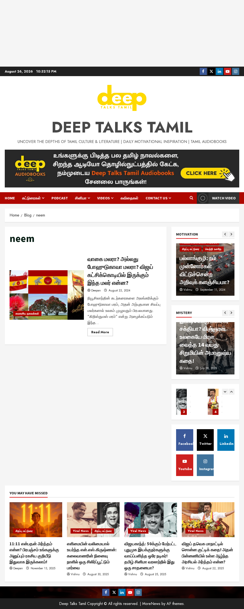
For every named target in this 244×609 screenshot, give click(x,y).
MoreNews (151, 603)
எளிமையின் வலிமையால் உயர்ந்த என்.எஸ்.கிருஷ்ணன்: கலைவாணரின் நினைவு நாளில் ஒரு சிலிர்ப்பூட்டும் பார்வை (92, 555)
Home (10, 198)
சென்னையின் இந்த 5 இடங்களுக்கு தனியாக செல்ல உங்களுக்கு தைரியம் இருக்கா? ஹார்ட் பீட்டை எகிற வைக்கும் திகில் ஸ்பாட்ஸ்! (205, 336)
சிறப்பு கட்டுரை (24, 531)
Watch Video (224, 198)
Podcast (59, 198)
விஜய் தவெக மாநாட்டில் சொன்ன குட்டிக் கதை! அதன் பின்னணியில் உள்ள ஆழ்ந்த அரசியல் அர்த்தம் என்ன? (181, 402)
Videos (103, 198)
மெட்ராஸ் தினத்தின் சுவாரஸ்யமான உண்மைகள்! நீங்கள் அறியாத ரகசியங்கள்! (213, 402)
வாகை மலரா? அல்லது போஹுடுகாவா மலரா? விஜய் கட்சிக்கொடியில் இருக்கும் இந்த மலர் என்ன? (47, 295)
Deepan (96, 290)
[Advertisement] (122, 33)
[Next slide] (231, 234)
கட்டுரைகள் (31, 198)
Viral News (81, 531)
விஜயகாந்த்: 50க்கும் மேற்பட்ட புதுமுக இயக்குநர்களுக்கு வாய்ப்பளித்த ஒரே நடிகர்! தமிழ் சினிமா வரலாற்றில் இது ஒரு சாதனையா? (150, 555)
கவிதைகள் (129, 198)
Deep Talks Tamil (122, 127)
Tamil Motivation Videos (199, 257)
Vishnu (187, 368)
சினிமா (80, 198)
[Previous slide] (225, 234)
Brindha (188, 290)
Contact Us (157, 198)
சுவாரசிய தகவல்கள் (27, 313)
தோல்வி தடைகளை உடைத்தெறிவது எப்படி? (202, 274)
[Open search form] (191, 198)
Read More (102, 332)
